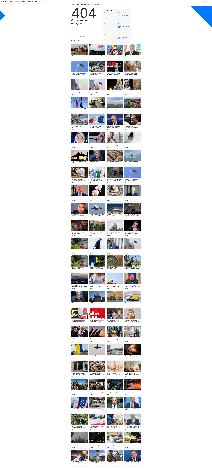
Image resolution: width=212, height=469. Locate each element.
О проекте (167, 468)
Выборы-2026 (76, 4)
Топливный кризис (97, 4)
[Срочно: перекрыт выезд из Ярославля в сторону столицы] (97, 440)
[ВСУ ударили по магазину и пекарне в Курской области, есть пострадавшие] (132, 440)
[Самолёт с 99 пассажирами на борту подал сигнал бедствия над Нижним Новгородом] (97, 352)
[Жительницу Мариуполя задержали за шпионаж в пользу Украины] (97, 369)
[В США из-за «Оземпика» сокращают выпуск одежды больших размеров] (97, 175)
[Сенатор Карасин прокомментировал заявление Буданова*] (79, 211)
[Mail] (1, 1)
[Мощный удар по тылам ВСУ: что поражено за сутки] (79, 228)
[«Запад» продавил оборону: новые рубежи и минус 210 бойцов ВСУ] (115, 387)
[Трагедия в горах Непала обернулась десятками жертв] (79, 246)
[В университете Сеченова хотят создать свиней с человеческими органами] (115, 158)
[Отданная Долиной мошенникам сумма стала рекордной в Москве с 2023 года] (115, 87)
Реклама (9, 468)
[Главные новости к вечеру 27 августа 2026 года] (97, 228)
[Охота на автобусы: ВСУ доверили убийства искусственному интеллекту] (132, 193)
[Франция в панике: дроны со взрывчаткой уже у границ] (97, 122)
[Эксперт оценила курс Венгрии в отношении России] (132, 458)
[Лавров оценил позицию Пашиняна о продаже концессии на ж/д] (132, 281)
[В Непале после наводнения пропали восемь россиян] (79, 263)
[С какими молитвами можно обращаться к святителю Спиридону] (115, 52)
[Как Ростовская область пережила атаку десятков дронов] (132, 140)
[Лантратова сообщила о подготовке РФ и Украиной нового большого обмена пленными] (97, 158)
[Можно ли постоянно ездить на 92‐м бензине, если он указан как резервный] (115, 334)
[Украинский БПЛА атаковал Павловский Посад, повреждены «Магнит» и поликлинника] (79, 369)
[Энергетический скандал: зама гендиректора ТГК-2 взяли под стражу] (97, 387)
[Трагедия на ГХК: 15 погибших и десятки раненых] (97, 140)
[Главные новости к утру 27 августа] (79, 122)
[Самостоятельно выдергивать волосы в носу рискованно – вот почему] (132, 316)
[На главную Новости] (5, 1)
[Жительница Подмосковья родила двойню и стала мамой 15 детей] (79, 175)
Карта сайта (209, 468)
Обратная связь (203, 468)
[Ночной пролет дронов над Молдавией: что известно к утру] (97, 263)
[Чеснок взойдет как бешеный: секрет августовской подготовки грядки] (97, 193)
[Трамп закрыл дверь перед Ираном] (97, 246)
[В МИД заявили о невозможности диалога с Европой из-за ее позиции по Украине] (97, 299)
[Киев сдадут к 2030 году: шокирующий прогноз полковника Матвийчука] (79, 281)
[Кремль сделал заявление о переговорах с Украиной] (132, 52)
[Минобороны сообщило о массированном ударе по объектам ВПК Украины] (115, 105)
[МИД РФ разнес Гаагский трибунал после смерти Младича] (132, 246)
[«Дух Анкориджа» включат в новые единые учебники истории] (79, 334)
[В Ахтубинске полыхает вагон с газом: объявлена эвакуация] (79, 316)
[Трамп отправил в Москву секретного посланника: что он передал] (79, 193)
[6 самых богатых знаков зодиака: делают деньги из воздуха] (115, 140)
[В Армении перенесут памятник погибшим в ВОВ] (97, 458)
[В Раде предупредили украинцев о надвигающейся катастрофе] (79, 69)
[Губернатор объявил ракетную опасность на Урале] (132, 334)
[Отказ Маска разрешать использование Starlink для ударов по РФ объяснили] (132, 228)
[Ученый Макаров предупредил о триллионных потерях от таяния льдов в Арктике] (132, 158)
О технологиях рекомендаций (174, 468)
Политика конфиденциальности (185, 468)
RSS (164, 468)
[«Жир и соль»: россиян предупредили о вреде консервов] (115, 263)
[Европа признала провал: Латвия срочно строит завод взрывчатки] (132, 105)
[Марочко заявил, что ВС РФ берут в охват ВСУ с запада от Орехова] (132, 263)
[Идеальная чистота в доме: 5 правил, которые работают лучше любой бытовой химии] (132, 369)
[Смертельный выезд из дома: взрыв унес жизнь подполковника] (132, 299)
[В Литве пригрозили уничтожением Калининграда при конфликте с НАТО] (79, 52)
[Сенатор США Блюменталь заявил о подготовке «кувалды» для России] (79, 405)
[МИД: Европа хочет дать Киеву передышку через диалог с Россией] (79, 440)
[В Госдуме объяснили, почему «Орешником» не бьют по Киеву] (132, 352)
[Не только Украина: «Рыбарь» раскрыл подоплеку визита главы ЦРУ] (132, 211)
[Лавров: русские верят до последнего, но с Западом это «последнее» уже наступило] (115, 405)
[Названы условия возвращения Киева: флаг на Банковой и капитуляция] (132, 175)
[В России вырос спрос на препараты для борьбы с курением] (97, 281)
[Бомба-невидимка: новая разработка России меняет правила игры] (115, 281)
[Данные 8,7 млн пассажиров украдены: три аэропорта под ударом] (115, 299)
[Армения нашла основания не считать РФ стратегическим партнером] (115, 122)
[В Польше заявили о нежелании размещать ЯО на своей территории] (97, 422)
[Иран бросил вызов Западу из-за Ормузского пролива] (97, 334)
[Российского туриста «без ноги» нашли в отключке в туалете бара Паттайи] (97, 405)
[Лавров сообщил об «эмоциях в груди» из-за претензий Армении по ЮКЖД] (132, 422)
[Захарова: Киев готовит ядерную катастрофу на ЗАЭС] (79, 140)
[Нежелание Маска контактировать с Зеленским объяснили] (132, 122)
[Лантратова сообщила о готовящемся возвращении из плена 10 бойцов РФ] (79, 299)
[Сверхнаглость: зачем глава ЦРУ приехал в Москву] (79, 105)
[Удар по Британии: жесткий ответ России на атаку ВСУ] (97, 87)
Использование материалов (195, 468)
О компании (5, 468)
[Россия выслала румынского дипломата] (115, 228)
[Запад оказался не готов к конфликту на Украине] (79, 387)
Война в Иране (84, 4)
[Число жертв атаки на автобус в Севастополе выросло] (97, 52)
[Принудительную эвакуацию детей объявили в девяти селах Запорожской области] (79, 352)
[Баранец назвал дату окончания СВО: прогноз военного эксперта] (79, 158)
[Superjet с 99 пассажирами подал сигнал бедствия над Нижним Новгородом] (97, 211)
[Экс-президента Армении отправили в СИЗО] (79, 458)
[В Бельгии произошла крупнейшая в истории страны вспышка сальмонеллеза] (115, 369)
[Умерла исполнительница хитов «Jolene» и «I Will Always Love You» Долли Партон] (115, 69)
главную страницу (83, 31)
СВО (90, 4)
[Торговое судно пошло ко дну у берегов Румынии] (115, 211)
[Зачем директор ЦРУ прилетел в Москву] (115, 193)
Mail (1, 468)
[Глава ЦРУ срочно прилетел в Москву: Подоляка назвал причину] (115, 246)
